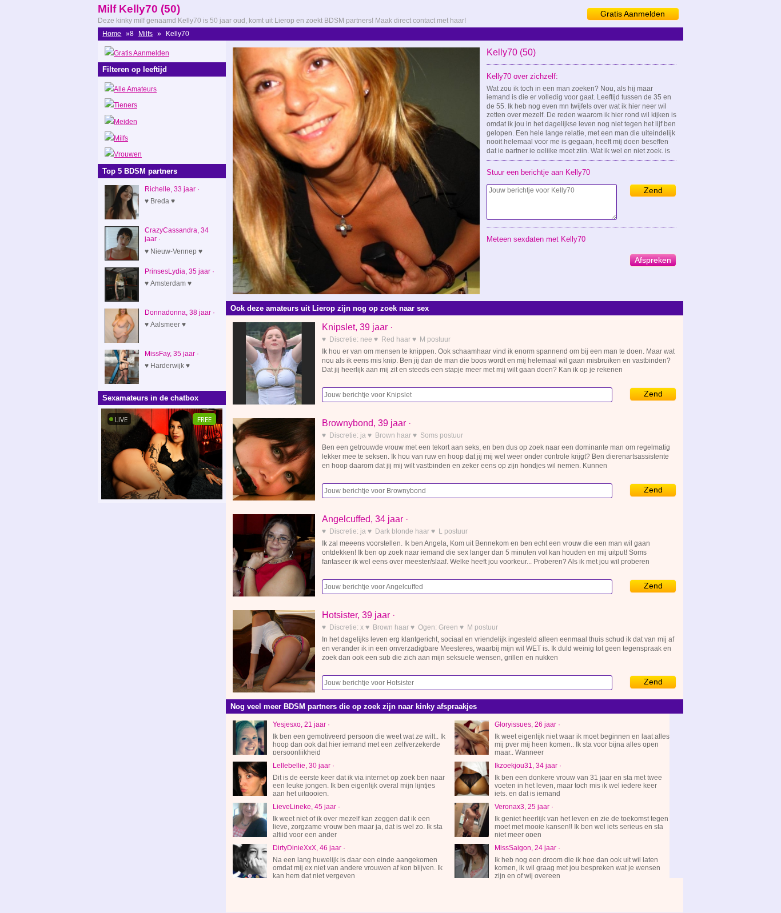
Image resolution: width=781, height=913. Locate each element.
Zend (653, 190)
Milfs (145, 34)
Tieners (125, 105)
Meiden (125, 122)
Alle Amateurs (135, 89)
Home (111, 34)
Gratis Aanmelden (632, 13)
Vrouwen (128, 154)
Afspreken (653, 260)
